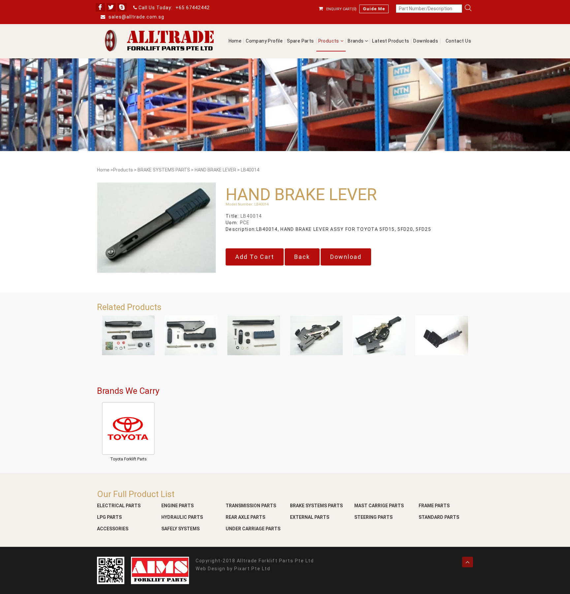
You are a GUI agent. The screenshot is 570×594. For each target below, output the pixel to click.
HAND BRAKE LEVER (215, 170)
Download (346, 256)
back (302, 256)
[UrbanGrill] (158, 40)
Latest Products (390, 41)
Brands (356, 41)
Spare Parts (300, 41)
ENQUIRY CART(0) (341, 9)
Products (328, 41)
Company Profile (264, 41)
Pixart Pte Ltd (252, 568)
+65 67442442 (192, 7)
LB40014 (250, 170)
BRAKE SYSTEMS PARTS (164, 170)
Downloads (425, 41)
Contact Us (458, 41)
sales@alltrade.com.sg (135, 16)
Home (235, 41)
